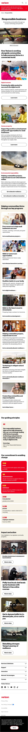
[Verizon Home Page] (5, 697)
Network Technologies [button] (8, 675)
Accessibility (4, 708)
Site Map (3, 715)
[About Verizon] (5, 3)
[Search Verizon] (22, 3)
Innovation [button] (4, 671)
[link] (14, 45)
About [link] (2, 12)
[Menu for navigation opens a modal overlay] (26, 3)
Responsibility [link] (8, 12)
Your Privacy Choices (6, 704)
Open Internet (4, 711)
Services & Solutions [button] (7, 663)
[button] (26, 8)
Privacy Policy (4, 701)
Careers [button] (3, 679)
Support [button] (3, 667)
